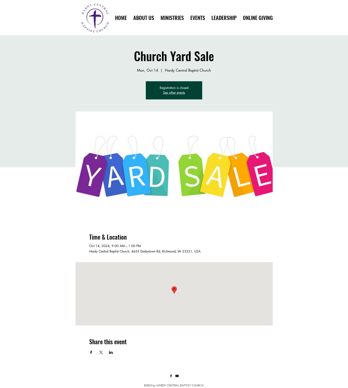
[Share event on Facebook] (91, 352)
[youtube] (177, 376)
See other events (174, 93)
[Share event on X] (101, 352)
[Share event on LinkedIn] (111, 352)
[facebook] (171, 376)
